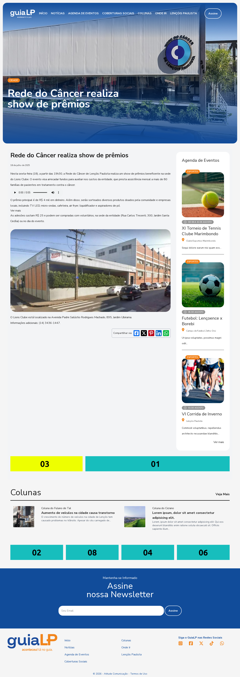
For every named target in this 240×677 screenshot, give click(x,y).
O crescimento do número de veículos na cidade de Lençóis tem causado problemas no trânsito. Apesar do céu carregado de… (77, 518)
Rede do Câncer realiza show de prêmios (63, 98)
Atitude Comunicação (116, 673)
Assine (213, 13)
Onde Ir (161, 13)
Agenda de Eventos (83, 13)
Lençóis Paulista (183, 13)
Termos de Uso (138, 673)
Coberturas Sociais (118, 13)
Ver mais (218, 442)
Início (43, 13)
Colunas (145, 13)
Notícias (58, 13)
